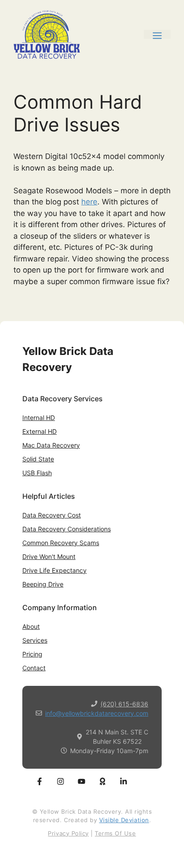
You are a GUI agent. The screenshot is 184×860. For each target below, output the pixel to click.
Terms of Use (115, 833)
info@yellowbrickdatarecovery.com (96, 713)
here (89, 201)
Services (34, 640)
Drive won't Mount (48, 556)
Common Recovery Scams (60, 542)
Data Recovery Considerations (66, 529)
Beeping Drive (42, 584)
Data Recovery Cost (51, 515)
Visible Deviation (124, 819)
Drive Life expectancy (54, 570)
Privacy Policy (68, 833)
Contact (34, 668)
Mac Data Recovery (51, 445)
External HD (39, 431)
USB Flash (37, 473)
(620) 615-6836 (124, 704)
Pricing (32, 654)
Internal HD (38, 417)
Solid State (38, 459)
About (31, 626)
